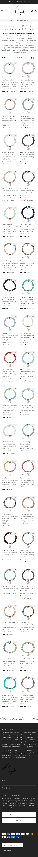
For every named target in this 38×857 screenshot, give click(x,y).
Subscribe (19, 820)
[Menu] (2, 11)
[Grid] (32, 58)
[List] (35, 58)
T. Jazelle (8, 850)
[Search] (6, 11)
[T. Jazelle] (19, 11)
